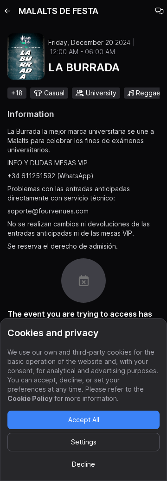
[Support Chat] (159, 11)
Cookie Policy (29, 398)
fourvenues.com (64, 211)
